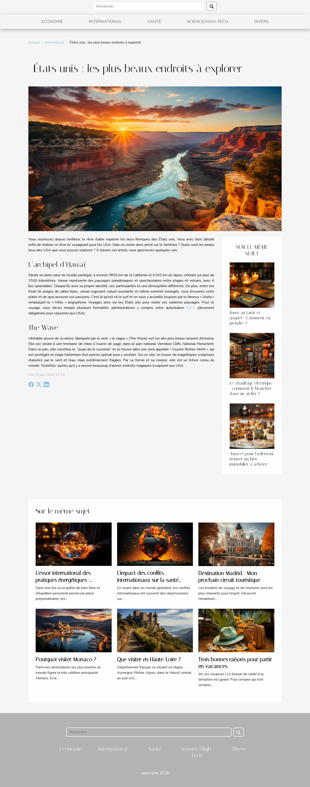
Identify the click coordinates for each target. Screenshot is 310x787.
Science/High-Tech (207, 21)
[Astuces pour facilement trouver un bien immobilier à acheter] (252, 425)
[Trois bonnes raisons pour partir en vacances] (236, 630)
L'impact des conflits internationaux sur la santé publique (148, 580)
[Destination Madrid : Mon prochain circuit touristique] (236, 544)
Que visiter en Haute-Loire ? (149, 659)
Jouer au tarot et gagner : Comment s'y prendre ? (250, 318)
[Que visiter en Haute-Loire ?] (155, 630)
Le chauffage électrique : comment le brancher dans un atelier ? (251, 388)
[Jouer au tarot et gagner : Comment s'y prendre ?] (252, 284)
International (105, 21)
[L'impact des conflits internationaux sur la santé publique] (155, 544)
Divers (261, 21)
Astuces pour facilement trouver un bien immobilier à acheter (252, 459)
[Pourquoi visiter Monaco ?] (74, 630)
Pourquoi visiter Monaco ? (66, 659)
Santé (154, 21)
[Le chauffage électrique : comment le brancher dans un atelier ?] (252, 355)
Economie (52, 21)
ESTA (190, 307)
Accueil (34, 42)
